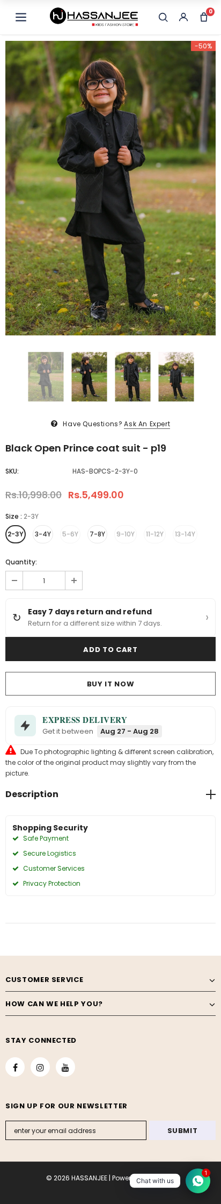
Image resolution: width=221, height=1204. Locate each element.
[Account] (183, 17)
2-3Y (16, 534)
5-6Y (70, 534)
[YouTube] (65, 1067)
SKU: (12, 471)
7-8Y (97, 534)
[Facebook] (15, 1067)
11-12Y (155, 534)
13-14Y (185, 534)
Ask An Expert (147, 423)
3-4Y (43, 534)
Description (31, 794)
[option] (110, 188)
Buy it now (111, 684)
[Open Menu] (21, 17)
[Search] (163, 17)
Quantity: (21, 562)
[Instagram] (40, 1067)
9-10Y (125, 534)
